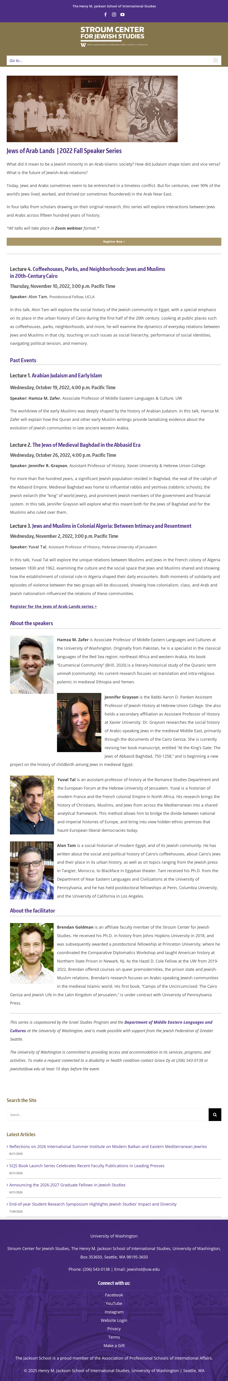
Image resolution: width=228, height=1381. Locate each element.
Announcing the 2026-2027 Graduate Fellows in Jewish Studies (67, 1185)
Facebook (114, 1295)
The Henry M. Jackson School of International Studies (114, 6)
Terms (114, 1337)
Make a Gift (114, 1345)
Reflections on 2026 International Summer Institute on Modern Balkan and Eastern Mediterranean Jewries (108, 1146)
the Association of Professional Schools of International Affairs (153, 1358)
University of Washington (114, 1236)
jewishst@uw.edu (143, 1269)
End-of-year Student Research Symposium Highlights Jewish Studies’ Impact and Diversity (93, 1204)
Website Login (114, 1320)
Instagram (114, 1311)
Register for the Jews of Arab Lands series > (53, 606)
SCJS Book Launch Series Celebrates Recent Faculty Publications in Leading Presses (87, 1165)
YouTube (114, 1303)
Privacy (114, 1328)
